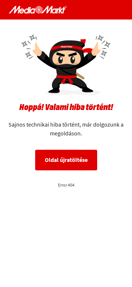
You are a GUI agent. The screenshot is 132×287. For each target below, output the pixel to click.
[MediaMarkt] (38, 10)
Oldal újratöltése (66, 160)
